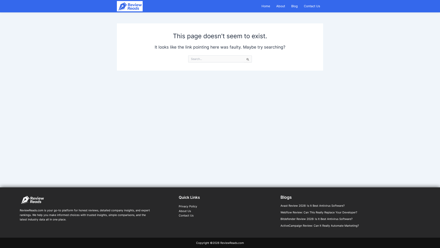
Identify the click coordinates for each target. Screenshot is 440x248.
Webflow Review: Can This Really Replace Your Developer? (318, 212)
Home (265, 6)
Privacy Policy (188, 206)
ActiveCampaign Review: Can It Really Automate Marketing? (319, 225)
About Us (185, 211)
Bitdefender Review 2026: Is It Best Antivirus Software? (316, 219)
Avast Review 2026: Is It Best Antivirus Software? (312, 205)
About (280, 6)
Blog (294, 6)
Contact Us (312, 6)
